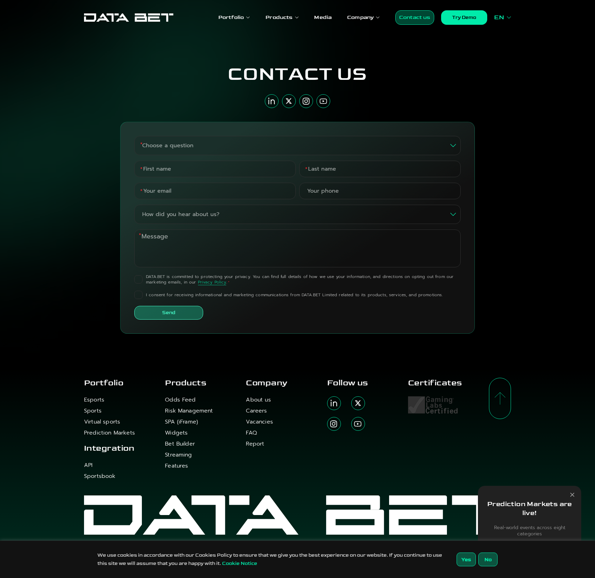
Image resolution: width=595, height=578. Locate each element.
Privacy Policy (212, 282)
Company (360, 17)
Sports (93, 410)
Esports (94, 399)
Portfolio (231, 17)
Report (255, 443)
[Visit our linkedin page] (334, 403)
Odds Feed (180, 399)
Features (176, 465)
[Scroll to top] (500, 398)
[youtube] (323, 101)
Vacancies (259, 421)
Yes (466, 560)
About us (258, 399)
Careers (256, 410)
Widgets (176, 432)
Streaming (178, 454)
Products (278, 17)
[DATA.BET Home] (129, 17)
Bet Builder (180, 443)
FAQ (251, 432)
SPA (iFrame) (181, 421)
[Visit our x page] (358, 403)
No (488, 560)
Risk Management (189, 410)
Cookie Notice (239, 563)
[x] (289, 101)
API (88, 465)
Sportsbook (100, 476)
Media (323, 17)
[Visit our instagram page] (334, 424)
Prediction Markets (109, 432)
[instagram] (306, 101)
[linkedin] (272, 101)
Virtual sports (102, 421)
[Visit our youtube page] (358, 424)
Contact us (414, 17)
